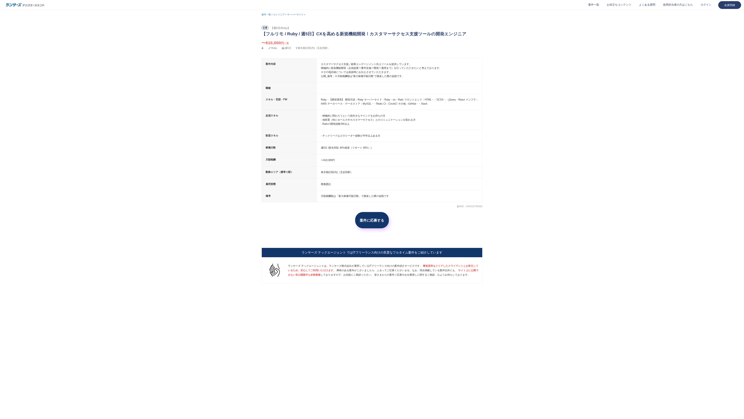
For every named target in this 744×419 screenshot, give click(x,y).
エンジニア (279, 14)
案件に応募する (372, 220)
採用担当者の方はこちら (678, 4)
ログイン (706, 4)
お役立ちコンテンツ (619, 4)
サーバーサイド (295, 14)
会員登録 (729, 5)
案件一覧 (593, 4)
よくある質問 (647, 4)
